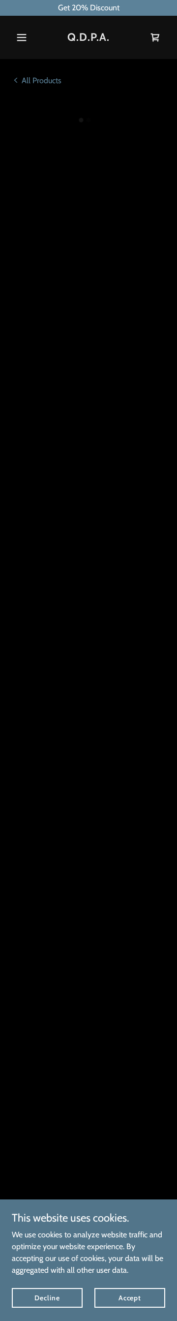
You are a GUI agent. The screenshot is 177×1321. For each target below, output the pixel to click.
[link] (88, 38)
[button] (23, 37)
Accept (129, 1297)
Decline (46, 1297)
